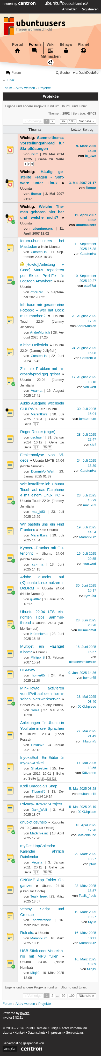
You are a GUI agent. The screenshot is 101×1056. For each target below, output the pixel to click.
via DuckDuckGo (85, 73)
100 (72, 121)
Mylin (92, 922)
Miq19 (34, 973)
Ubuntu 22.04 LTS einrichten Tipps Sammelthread (42, 618)
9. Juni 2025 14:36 (82, 673)
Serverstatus (75, 1033)
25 (49, 778)
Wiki (50, 44)
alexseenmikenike (82, 662)
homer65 (38, 675)
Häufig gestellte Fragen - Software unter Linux (42, 177)
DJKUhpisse (86, 707)
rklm (35, 154)
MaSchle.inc (39, 833)
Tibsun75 (37, 745)
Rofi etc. (27, 933)
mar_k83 (38, 512)
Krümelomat (39, 634)
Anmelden (69, 9)
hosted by (10, 4)
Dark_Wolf (39, 810)
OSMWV (27, 670)
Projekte (44, 88)
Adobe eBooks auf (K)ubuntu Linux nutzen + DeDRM (42, 583)
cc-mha (37, 564)
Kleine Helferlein (34, 345)
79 (50, 872)
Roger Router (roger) (37, 432)
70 (45, 447)
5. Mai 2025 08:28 (82, 789)
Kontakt (20, 1033)
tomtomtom (87, 419)
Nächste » (86, 121)
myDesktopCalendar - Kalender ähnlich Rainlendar (42, 852)
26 (54, 778)
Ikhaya (66, 44)
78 (45, 872)
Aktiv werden (25, 88)
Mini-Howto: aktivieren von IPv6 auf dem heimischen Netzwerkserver (42, 694)
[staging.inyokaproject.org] (35, 27)
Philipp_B (38, 657)
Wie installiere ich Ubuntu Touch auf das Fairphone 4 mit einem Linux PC (42, 490)
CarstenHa (39, 252)
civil (93, 444)
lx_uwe (90, 155)
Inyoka (25, 1013)
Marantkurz (39, 414)
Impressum (55, 1033)
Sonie (35, 710)
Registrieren (89, 9)
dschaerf (37, 437)
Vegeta (37, 862)
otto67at (37, 292)
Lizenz (7, 1033)
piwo (92, 864)
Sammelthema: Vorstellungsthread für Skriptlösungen (42, 143)
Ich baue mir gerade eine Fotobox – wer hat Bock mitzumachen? (42, 310)
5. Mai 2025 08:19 (82, 807)
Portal (17, 44)
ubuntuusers (43, 228)
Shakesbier (39, 768)
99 (64, 121)
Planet (83, 44)
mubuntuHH (87, 794)
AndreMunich (40, 332)
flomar (36, 193)
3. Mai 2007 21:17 (82, 182)
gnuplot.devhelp (33, 822)
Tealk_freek (39, 896)
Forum (35, 44)
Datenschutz (36, 1033)
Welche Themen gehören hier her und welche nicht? (42, 212)
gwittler (35, 599)
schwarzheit (42, 920)
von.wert (89, 387)
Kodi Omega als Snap (38, 786)
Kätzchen (89, 773)
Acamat (36, 391)
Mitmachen (51, 56)
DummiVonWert (42, 471)
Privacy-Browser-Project (41, 804)
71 (50, 447)
